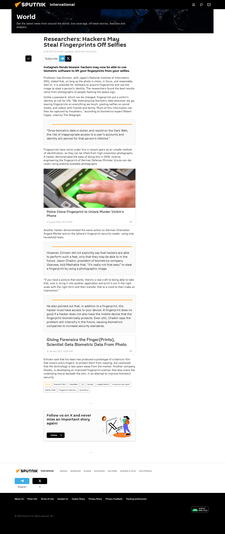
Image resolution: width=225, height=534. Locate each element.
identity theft (50, 390)
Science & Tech (60, 384)
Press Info (32, 498)
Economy (99, 471)
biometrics (84, 390)
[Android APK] (199, 509)
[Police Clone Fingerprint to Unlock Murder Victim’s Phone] (89, 188)
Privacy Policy (95, 498)
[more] (131, 222)
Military (112, 471)
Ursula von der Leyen (120, 384)
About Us (19, 498)
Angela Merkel (103, 384)
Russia (87, 471)
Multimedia (145, 471)
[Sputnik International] (31, 8)
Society (90, 384)
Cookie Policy (78, 498)
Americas (75, 471)
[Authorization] (194, 5)
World (47, 384)
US (82, 384)
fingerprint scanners (67, 390)
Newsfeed (73, 384)
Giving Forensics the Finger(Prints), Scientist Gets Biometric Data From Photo (86, 342)
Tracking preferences (136, 498)
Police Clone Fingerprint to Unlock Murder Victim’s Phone (85, 214)
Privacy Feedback (114, 498)
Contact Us (62, 498)
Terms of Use (47, 498)
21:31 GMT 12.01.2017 (54, 51)
